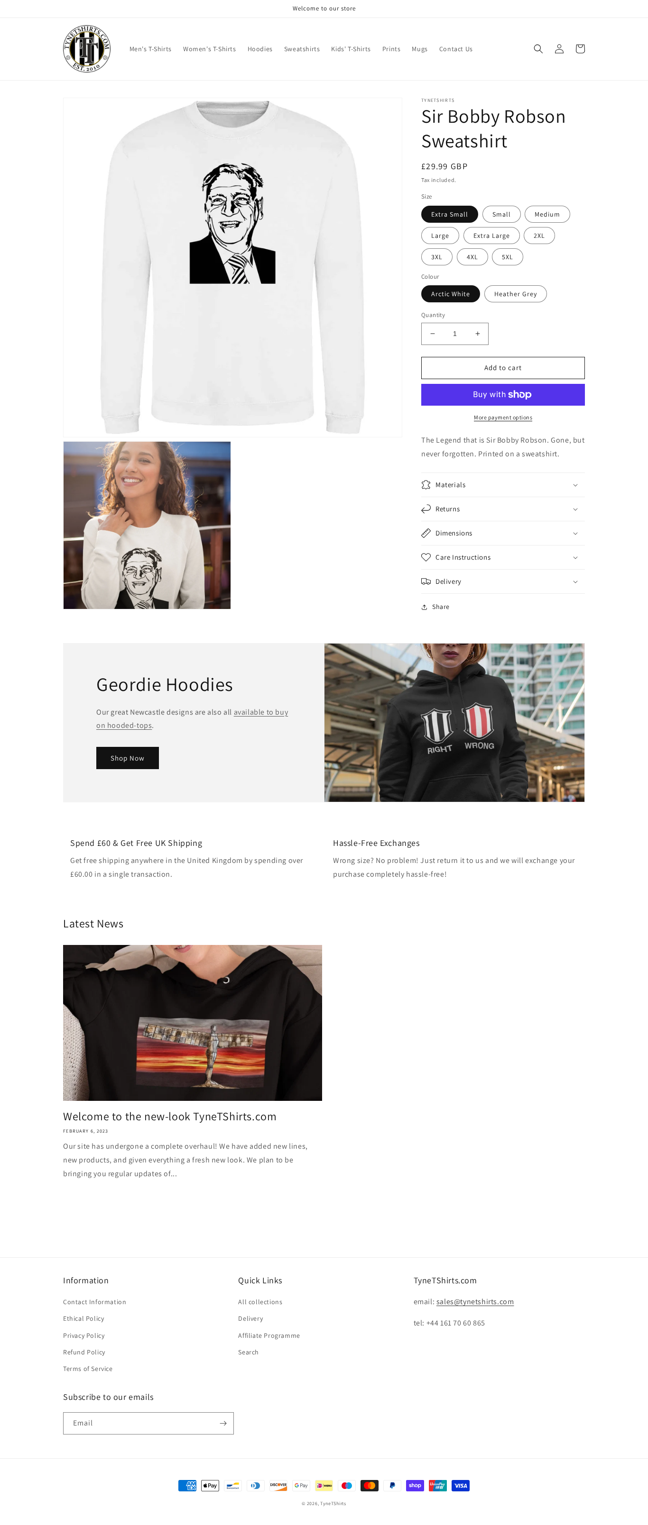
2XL (539, 235)
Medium (547, 214)
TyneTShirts (333, 1503)
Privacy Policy (83, 1335)
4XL (472, 257)
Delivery (250, 1318)
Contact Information (94, 1302)
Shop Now (128, 757)
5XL (507, 257)
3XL (437, 257)
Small (501, 214)
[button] (538, 48)
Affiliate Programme (269, 1335)
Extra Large (491, 235)
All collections (260, 1302)
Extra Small (449, 214)
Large (440, 235)
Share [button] (441, 606)
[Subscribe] (223, 1423)
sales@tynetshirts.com (475, 1302)
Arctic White (450, 294)
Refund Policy (84, 1352)
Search (248, 1352)
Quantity (433, 315)
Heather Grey (515, 294)
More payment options (503, 417)
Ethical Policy (83, 1318)
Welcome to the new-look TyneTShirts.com (170, 1116)
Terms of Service (88, 1368)
